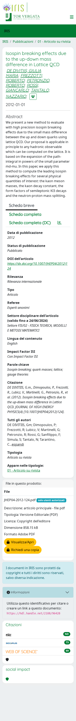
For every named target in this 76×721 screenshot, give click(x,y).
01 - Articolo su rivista (54, 41)
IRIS (5, 41)
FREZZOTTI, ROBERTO (24, 78)
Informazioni (19, 592)
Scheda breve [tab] (21, 205)
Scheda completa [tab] (25, 214)
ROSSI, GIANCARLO (22, 88)
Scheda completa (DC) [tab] (30, 222)
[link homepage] (14, 7)
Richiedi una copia (24, 550)
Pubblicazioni (23, 41)
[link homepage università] (22, 17)
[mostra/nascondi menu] (72, 17)
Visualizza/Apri (22, 542)
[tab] (59, 222)
